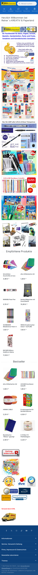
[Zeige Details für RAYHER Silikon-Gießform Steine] (10, 341)
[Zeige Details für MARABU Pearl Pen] (10, 290)
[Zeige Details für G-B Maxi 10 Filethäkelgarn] (28, 425)
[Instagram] (16, 531)
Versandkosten (25, 566)
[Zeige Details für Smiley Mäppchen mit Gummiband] (28, 290)
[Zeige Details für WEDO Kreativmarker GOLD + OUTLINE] (28, 315)
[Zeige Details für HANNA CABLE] (10, 400)
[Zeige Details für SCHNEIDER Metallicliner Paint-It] (10, 315)
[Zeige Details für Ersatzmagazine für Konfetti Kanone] (28, 400)
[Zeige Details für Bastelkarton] (10, 425)
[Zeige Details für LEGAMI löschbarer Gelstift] (28, 375)
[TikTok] (21, 531)
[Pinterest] (31, 531)
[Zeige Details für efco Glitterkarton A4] (28, 264)
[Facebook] (6, 531)
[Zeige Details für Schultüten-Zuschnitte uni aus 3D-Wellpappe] (10, 264)
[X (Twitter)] (11, 531)
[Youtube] (26, 531)
